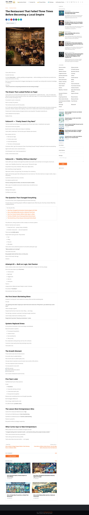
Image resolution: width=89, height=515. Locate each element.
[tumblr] (71, 2)
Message (60, 155)
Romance (66, 52)
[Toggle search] (82, 2)
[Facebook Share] (6, 20)
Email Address (62, 150)
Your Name (61, 145)
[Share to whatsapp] (19, 20)
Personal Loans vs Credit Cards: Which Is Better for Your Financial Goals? (73, 137)
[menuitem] (21, 2)
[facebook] (66, 2)
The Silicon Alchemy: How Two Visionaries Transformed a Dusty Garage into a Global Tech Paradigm (74, 23)
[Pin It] (11, 20)
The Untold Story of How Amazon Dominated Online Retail (22, 218)
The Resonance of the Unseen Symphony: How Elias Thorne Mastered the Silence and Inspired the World (74, 44)
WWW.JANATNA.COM (48, 512)
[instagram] (75, 2)
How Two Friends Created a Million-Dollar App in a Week (21, 214)
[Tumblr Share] (16, 20)
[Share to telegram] (21, 20)
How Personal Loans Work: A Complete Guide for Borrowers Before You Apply (73, 131)
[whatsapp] (76, 2)
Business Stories (68, 10)
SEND (63, 164)
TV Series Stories (71, 52)
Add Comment (13, 456)
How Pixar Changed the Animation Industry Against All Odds (22, 210)
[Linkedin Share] (14, 20)
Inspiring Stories (67, 41)
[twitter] (68, 2)
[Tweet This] (9, 20)
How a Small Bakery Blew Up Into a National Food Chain (21, 212)
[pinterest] (73, 2)
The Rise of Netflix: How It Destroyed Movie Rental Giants (21, 216)
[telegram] (69, 2)
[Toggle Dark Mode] (81, 2)
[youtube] (78, 2)
